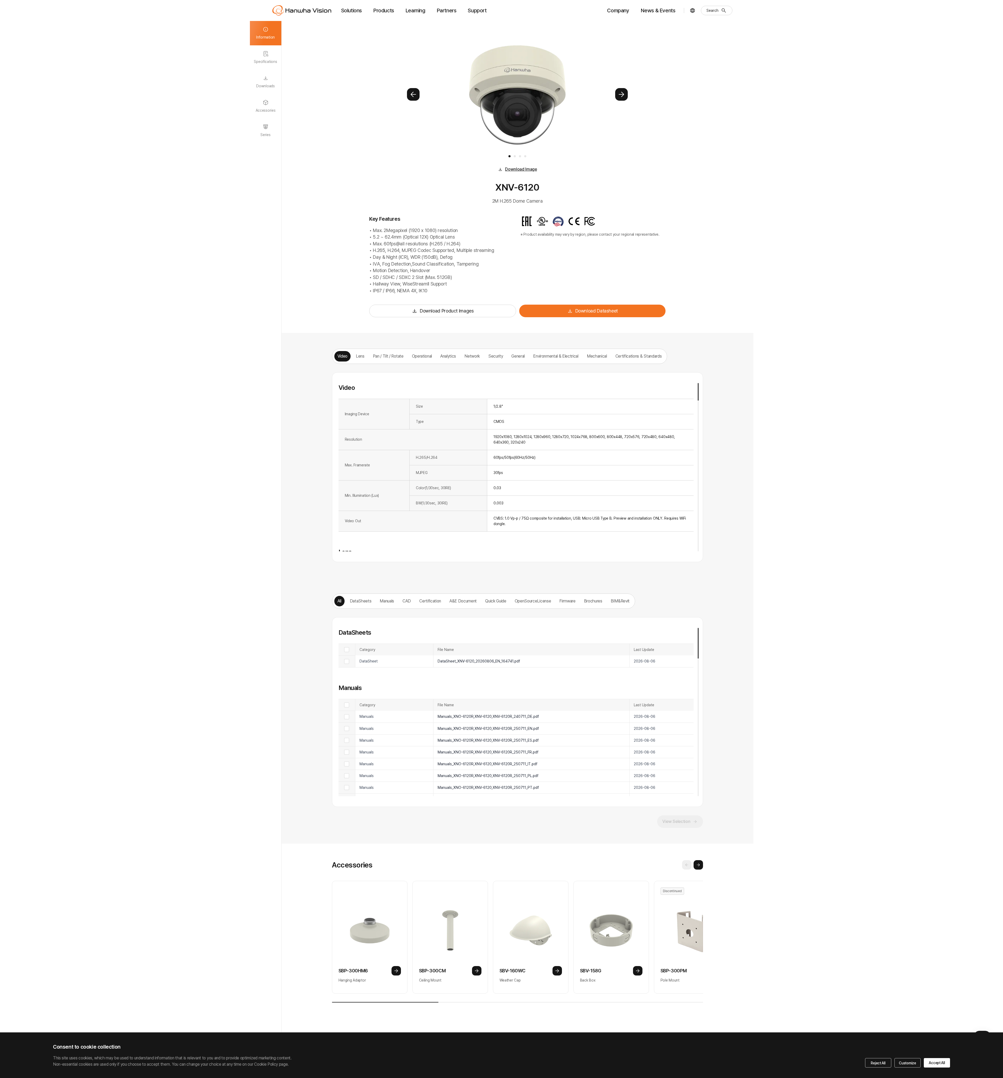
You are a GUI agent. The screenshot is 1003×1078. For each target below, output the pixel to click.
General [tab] (518, 356)
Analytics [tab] (448, 356)
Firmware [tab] (567, 601)
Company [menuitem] (618, 10)
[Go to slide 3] (520, 156)
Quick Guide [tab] (495, 601)
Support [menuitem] (477, 10)
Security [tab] (495, 356)
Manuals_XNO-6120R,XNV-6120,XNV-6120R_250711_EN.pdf (488, 728)
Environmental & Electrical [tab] (555, 356)
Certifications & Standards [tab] (638, 356)
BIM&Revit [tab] (620, 601)
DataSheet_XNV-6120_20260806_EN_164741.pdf (479, 661)
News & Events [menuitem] (658, 10)
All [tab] (339, 601)
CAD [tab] (407, 601)
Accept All (937, 1063)
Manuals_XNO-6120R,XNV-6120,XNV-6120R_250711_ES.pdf (488, 740)
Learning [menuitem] (415, 10)
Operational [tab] (422, 356)
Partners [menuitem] (447, 10)
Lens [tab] (360, 356)
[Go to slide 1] (509, 156)
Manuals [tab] (387, 601)
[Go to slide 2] (515, 156)
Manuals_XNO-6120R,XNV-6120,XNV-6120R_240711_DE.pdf (488, 716)
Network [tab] (472, 356)
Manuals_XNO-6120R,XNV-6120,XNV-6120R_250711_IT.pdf (487, 764)
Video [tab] (342, 356)
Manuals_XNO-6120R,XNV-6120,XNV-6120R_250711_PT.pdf (488, 787)
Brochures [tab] (593, 601)
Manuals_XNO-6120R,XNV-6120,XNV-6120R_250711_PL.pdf (488, 776)
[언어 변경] (692, 10)
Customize (907, 1063)
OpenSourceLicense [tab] (533, 601)
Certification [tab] (430, 601)
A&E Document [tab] (463, 601)
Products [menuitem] (383, 10)
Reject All (878, 1063)
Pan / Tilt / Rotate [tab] (388, 356)
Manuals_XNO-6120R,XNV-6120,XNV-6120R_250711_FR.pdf (488, 752)
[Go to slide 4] (525, 156)
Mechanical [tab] (597, 356)
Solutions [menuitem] (351, 10)
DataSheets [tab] (361, 601)
